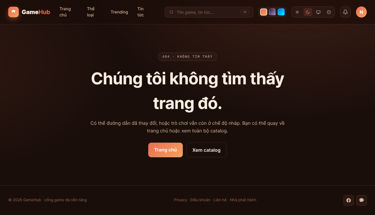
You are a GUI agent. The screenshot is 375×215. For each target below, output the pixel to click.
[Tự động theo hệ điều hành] (318, 12)
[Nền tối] (308, 12)
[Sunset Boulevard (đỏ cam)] (263, 12)
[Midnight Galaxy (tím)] (272, 12)
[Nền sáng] (297, 12)
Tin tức (140, 12)
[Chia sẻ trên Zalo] (361, 200)
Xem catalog (206, 150)
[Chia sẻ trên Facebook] (348, 200)
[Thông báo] (345, 12)
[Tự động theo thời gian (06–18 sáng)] (329, 12)
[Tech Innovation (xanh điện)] (281, 12)
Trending (119, 12)
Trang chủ (65, 12)
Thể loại (91, 12)
